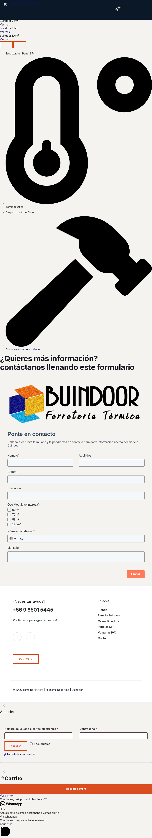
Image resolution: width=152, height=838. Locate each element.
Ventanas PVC (107, 632)
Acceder (16, 745)
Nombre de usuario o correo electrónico (31, 728)
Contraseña (88, 728)
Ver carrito (6, 795)
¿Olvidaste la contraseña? (19, 754)
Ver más (5, 24)
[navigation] (76, 782)
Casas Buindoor (108, 621)
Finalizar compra (76, 788)
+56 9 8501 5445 (33, 610)
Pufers (39, 689)
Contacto (104, 638)
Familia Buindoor (109, 615)
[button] (76, 799)
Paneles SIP (105, 626)
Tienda (102, 610)
